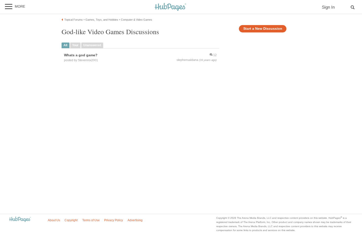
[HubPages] (170, 7)
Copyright (71, 220)
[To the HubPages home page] (20, 220)
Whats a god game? (81, 55)
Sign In (328, 7)
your (75, 45)
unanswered (92, 45)
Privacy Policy (113, 220)
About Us (54, 220)
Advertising (135, 220)
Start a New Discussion (262, 28)
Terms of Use (91, 220)
